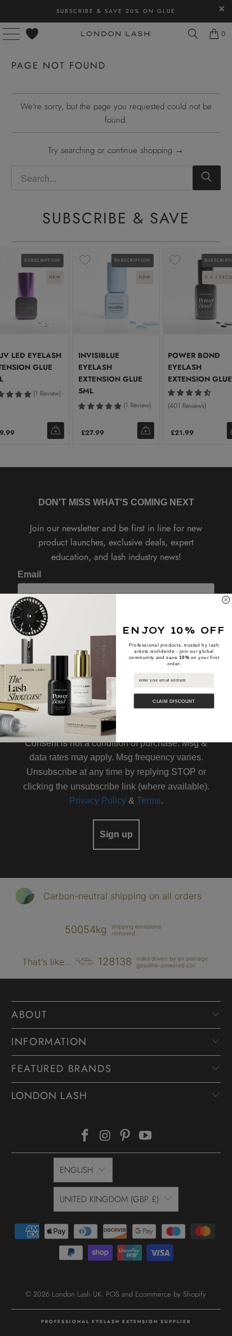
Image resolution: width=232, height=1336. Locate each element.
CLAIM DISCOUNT (174, 700)
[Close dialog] (226, 599)
